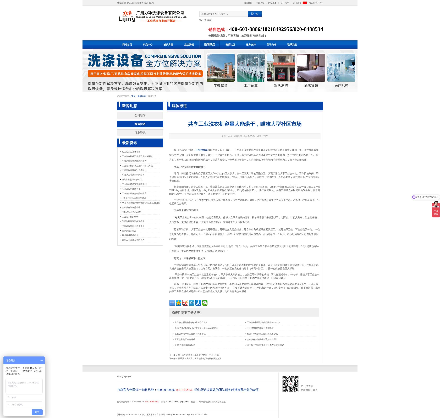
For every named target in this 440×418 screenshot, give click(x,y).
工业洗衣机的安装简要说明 (134, 184)
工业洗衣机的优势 (130, 217)
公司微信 (297, 3)
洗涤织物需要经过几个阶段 (134, 170)
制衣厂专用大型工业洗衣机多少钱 (262, 334)
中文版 (311, 3)
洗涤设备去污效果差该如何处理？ (262, 339)
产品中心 (148, 44)
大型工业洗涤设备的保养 (133, 240)
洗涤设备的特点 (129, 230)
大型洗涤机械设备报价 (185, 345)
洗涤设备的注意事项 (131, 189)
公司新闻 (140, 115)
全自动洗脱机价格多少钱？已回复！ (191, 322)
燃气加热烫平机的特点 (132, 179)
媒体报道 (140, 124)
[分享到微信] (204, 303)
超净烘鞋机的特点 (130, 235)
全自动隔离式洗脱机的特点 (134, 161)
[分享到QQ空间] (178, 303)
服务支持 (251, 44)
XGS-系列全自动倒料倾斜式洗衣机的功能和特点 (141, 203)
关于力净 (271, 44)
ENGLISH (318, 3)
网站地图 (272, 3)
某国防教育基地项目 (131, 152)
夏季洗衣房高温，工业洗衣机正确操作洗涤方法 (199, 358)
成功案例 (189, 44)
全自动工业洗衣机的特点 (133, 175)
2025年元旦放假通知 (131, 212)
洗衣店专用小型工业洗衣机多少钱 (190, 334)
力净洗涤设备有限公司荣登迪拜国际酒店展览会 (196, 328)
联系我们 (292, 44)
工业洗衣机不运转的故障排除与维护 (263, 322)
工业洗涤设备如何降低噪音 (134, 193)
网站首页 (127, 44)
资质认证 (230, 44)
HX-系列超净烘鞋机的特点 (134, 198)
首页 (133, 96)
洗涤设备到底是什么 (131, 207)
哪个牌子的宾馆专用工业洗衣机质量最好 (265, 345)
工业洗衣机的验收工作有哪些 (260, 328)
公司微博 (284, 3)
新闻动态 (209, 44)
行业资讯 (140, 132)
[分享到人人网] (198, 303)
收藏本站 (260, 3)
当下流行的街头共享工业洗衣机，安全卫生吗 (198, 355)
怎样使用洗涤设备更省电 (133, 221)
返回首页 (248, 3)
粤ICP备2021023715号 (197, 414)
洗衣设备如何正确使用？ (133, 226)
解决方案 (168, 44)
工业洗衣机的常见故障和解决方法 (137, 165)
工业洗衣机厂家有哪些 (185, 339)
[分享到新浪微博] (185, 303)
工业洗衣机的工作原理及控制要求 (137, 156)
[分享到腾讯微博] (191, 303)
